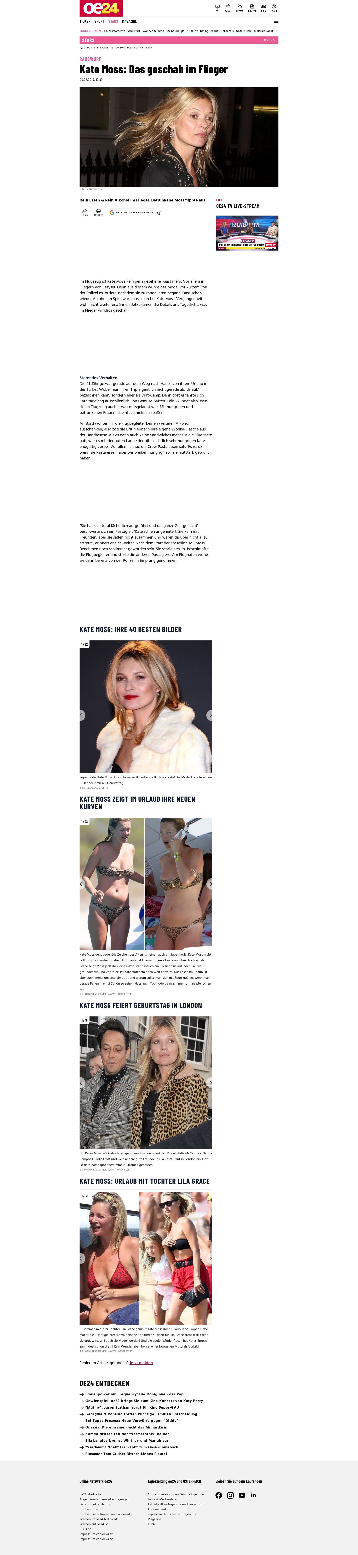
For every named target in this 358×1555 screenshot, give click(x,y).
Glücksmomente (114, 31)
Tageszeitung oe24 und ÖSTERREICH (174, 1481)
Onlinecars (227, 31)
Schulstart (133, 31)
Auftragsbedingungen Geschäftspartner (176, 1494)
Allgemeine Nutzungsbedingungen (104, 1499)
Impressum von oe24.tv (96, 1539)
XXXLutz (192, 31)
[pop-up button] (265, 244)
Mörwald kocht (263, 31)
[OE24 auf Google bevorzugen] (159, 212)
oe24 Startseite (90, 1494)
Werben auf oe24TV (94, 1524)
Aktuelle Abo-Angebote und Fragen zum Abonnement (176, 1507)
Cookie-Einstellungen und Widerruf (105, 1514)
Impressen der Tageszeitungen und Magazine (172, 1517)
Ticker (85, 21)
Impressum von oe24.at (96, 1534)
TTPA (151, 1524)
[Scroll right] (276, 31)
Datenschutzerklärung (95, 1504)
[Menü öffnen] (276, 21)
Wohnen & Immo (153, 31)
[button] (223, 244)
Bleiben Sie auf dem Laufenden (238, 1481)
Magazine (129, 21)
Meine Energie (175, 31)
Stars (113, 21)
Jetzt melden (141, 1363)
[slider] (237, 244)
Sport (99, 21)
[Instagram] (230, 1495)
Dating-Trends (209, 31)
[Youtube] (242, 1495)
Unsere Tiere (244, 31)
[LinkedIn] (253, 1495)
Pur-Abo (85, 1529)
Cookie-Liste (89, 1509)
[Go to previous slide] (79, 715)
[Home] (81, 47)
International (103, 47)
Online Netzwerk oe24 (96, 1481)
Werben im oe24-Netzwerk (99, 1519)
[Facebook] (218, 1495)
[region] (146, 715)
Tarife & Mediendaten (163, 1499)
